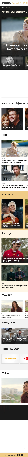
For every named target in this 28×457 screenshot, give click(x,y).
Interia (2, 7)
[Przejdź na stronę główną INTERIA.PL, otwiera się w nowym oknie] (6, 3)
